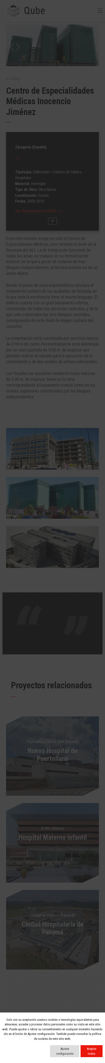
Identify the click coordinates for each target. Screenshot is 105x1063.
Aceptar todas (91, 1051)
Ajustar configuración (65, 1051)
